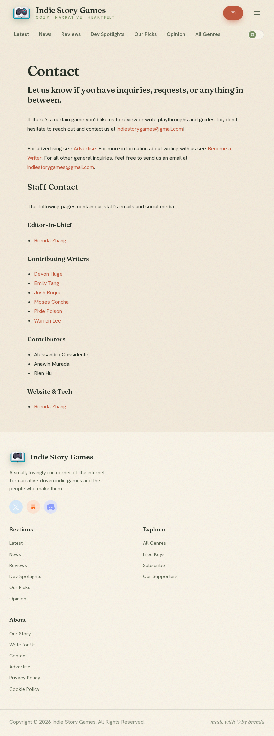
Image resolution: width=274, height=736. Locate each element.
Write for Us (22, 644)
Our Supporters (160, 576)
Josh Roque (48, 292)
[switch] (256, 34)
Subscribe (154, 565)
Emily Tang (46, 283)
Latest (21, 34)
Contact (18, 655)
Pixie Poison (48, 311)
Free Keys (154, 554)
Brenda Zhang (50, 240)
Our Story (20, 633)
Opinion (176, 34)
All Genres (207, 34)
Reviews (71, 34)
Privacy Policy (24, 677)
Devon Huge (48, 273)
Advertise (85, 148)
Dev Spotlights (107, 34)
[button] (257, 13)
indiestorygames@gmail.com (150, 128)
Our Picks (145, 34)
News (45, 34)
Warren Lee (47, 320)
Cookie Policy (24, 689)
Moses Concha (51, 301)
